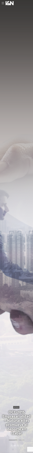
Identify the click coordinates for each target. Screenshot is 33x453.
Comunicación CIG (13, 440)
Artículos (16, 407)
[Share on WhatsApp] (21, 445)
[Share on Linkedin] (18, 445)
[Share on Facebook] (11, 445)
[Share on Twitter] (15, 445)
